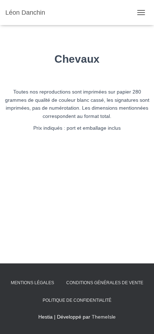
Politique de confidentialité (77, 300)
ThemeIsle (104, 317)
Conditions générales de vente (104, 282)
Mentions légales (32, 282)
